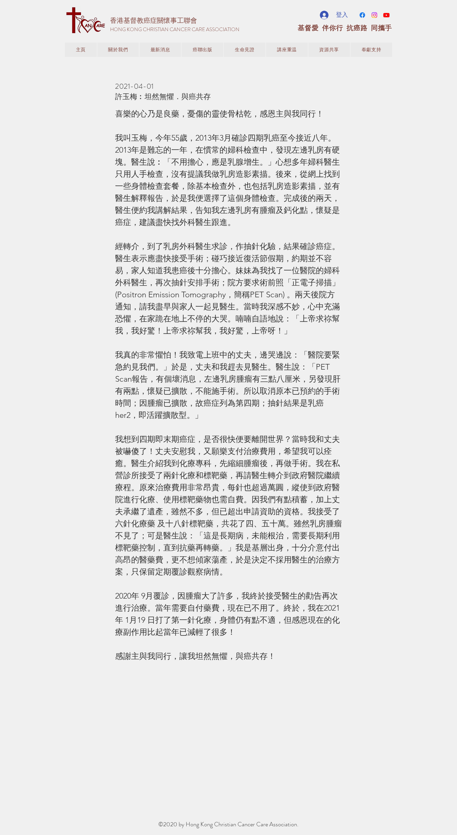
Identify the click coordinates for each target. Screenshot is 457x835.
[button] (160, 50)
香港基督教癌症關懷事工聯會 (153, 20)
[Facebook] (362, 15)
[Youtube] (386, 15)
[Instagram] (374, 15)
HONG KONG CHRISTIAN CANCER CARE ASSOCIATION (175, 29)
